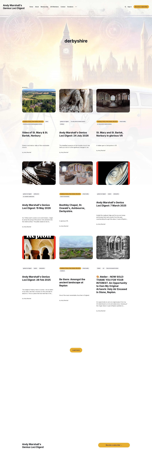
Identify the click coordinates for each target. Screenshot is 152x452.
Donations (70, 7)
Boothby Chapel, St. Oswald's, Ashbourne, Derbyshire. (72, 208)
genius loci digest (64, 121)
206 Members (54, 7)
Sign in (130, 7)
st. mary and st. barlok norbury (78, 121)
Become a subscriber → (114, 445)
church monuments (64, 196)
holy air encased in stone (112, 268)
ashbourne (36, 194)
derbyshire (116, 194)
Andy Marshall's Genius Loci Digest (14, 7)
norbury (62, 124)
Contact (63, 7)
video (46, 121)
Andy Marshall (27, 152)
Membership (44, 7)
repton (109, 194)
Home (31, 7)
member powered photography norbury (32, 124)
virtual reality (123, 121)
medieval (62, 271)
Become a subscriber (141, 7)
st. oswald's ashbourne (28, 196)
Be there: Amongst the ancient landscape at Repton (72, 282)
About (37, 7)
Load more (76, 350)
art (103, 268)
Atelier (98, 268)
